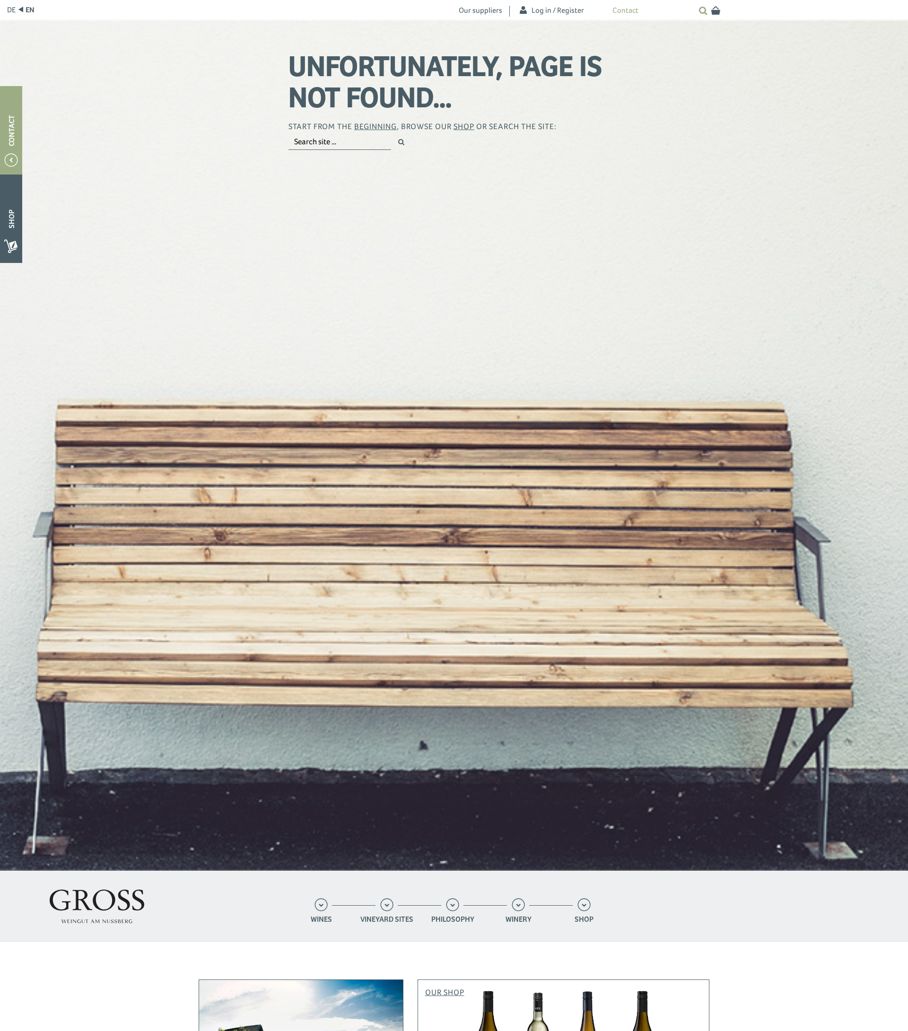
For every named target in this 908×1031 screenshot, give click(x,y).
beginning (375, 126)
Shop (584, 920)
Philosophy (452, 920)
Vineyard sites (386, 920)
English (30, 9)
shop (464, 126)
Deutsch (11, 9)
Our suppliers (480, 10)
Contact (625, 10)
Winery (519, 920)
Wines (321, 920)
